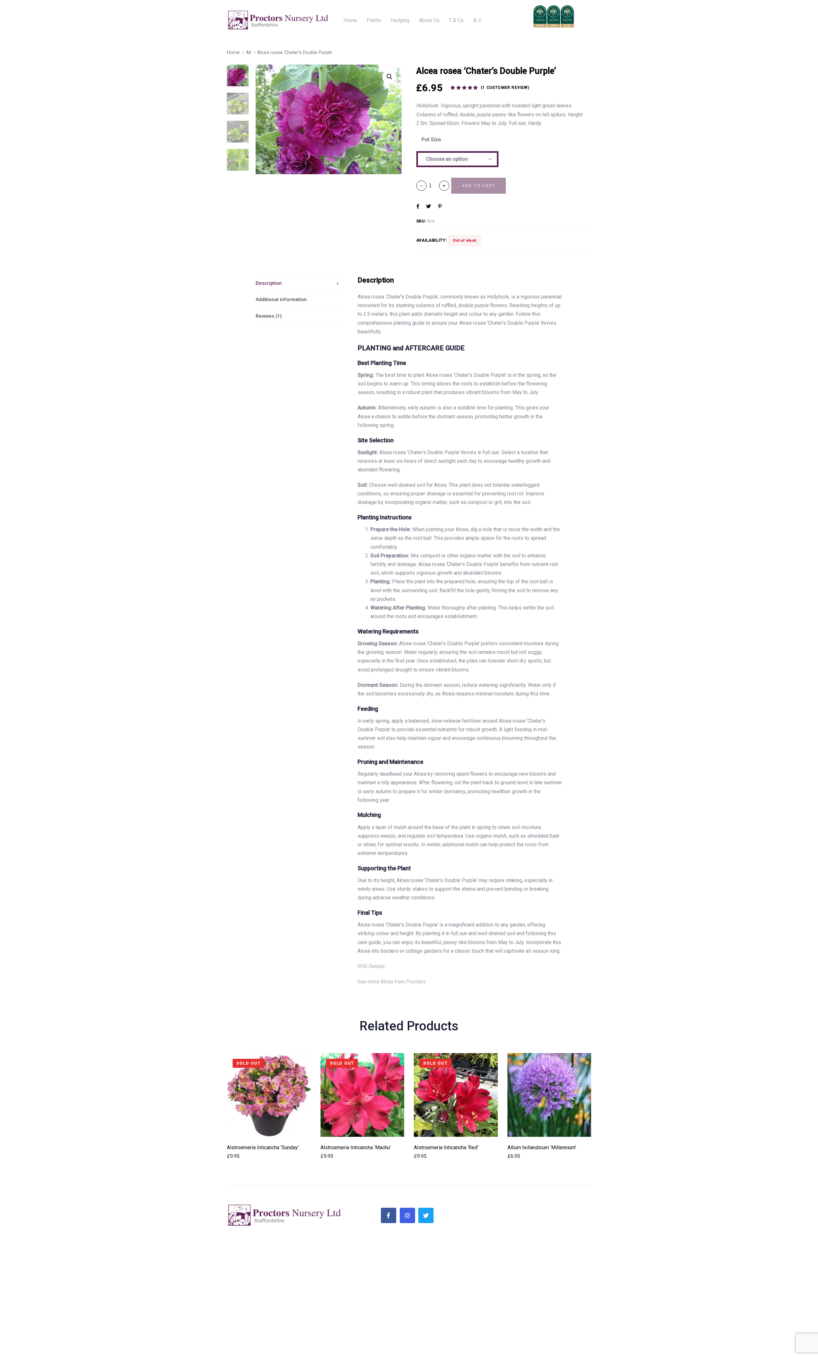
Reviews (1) (269, 316)
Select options (269, 1128)
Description (269, 283)
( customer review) (505, 87)
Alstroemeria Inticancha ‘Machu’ (355, 1147)
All (248, 52)
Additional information (281, 299)
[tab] (297, 283)
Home (233, 52)
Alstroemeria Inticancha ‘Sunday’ (263, 1147)
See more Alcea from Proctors (392, 982)
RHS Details (371, 966)
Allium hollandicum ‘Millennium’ (541, 1147)
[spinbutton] (432, 185)
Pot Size (431, 139)
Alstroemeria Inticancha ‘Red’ (446, 1147)
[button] (444, 186)
